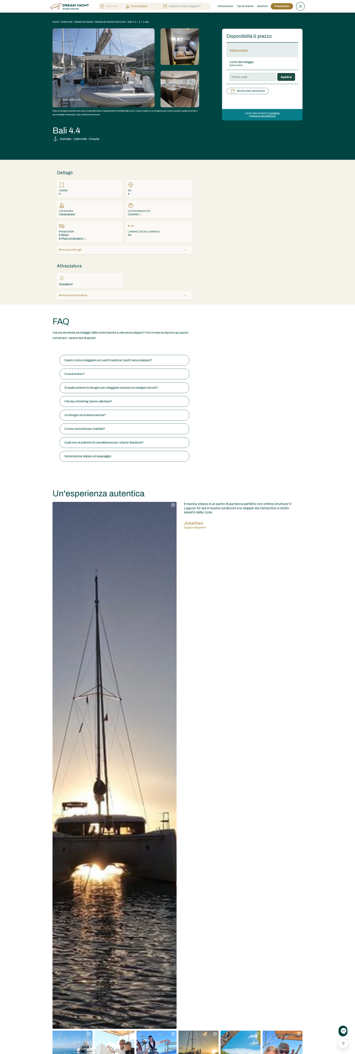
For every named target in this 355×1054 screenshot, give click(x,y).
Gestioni (262, 6)
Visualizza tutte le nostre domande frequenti (81, 347)
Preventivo (282, 6)
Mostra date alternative (251, 91)
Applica (286, 77)
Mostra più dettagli (70, 249)
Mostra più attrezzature (73, 295)
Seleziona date (239, 50)
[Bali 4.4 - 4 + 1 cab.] (179, 46)
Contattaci (274, 113)
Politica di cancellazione (262, 116)
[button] (124, 360)
